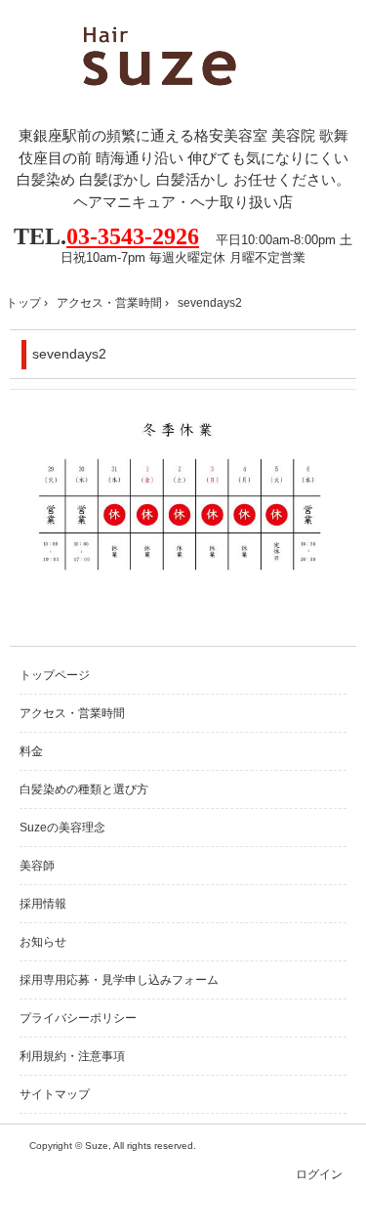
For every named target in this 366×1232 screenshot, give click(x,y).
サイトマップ (55, 1094)
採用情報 (43, 904)
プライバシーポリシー (78, 1018)
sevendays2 (69, 353)
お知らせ (43, 942)
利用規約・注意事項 (72, 1056)
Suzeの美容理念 (62, 827)
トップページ (55, 675)
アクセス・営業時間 (109, 303)
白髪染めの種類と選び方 (84, 789)
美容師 (37, 865)
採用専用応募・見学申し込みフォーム (119, 980)
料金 (31, 751)
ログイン (319, 1174)
